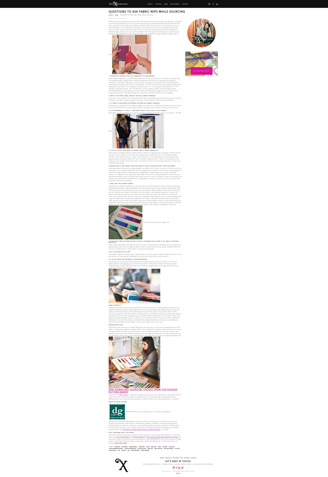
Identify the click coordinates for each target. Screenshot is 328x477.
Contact (185, 4)
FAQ (181, 458)
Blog (166, 4)
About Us (168, 458)
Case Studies (174, 4)
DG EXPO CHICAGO (129, 430)
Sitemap (187, 458)
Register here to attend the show (148, 430)
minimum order (142, 448)
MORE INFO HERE (121, 443)
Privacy (178, 473)
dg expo (124, 450)
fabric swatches (135, 450)
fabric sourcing (158, 448)
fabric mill (153, 446)
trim (119, 450)
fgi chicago (171, 446)
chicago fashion (133, 446)
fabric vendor (112, 450)
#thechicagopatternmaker (116, 448)
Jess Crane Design (122, 437)
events (147, 446)
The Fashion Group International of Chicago (162, 437)
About (150, 4)
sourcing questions (168, 448)
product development (130, 448)
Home (162, 458)
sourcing (177, 448)
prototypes (124, 446)
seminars (165, 446)
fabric (159, 446)
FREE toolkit (123, 395)
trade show (142, 446)
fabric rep (150, 448)
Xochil (111, 15)
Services (159, 4)
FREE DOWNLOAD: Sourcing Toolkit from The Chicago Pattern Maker (143, 390)
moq (128, 450)
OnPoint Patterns (139, 437)
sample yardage (145, 450)
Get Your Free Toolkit (201, 71)
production (117, 446)
